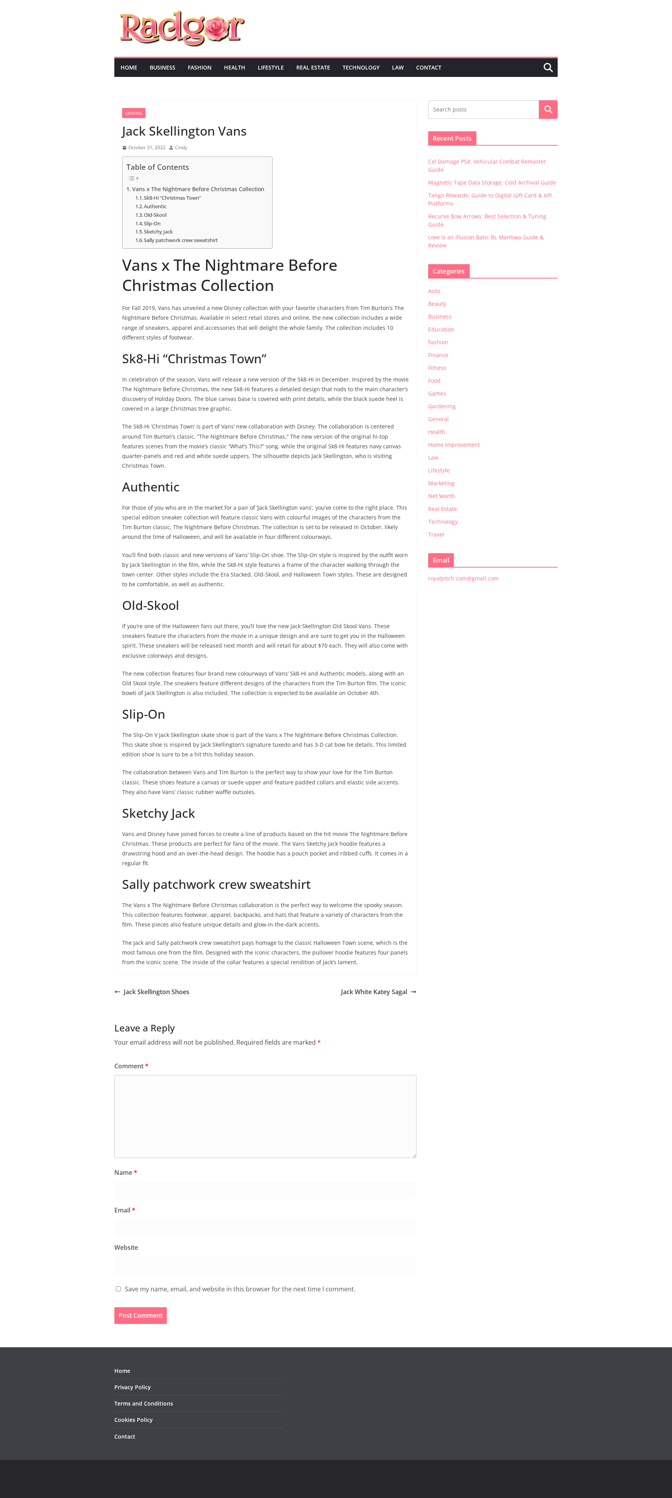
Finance (438, 355)
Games (437, 393)
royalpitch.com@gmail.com (463, 578)
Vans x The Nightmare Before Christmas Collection (198, 189)
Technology (361, 67)
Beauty (437, 303)
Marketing (441, 483)
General (133, 113)
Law (398, 67)
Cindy (181, 147)
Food (434, 380)
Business (162, 67)
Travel (436, 534)
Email (124, 1210)
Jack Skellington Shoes (156, 992)
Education (441, 329)
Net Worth (441, 496)
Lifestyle (271, 67)
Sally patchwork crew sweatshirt (181, 240)
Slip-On (152, 223)
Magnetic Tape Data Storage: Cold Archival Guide (492, 182)
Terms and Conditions (143, 1403)
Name (125, 1172)
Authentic (155, 206)
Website (126, 1247)
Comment (131, 1066)
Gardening (442, 406)
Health (234, 67)
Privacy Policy (132, 1387)
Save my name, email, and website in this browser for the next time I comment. (240, 1289)
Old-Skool (155, 214)
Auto (434, 290)
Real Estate (313, 67)
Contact (428, 67)
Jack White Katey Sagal (374, 992)
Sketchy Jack (158, 231)
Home (129, 67)
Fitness (437, 367)
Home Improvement (454, 444)
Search (548, 109)
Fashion (200, 67)
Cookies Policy (133, 1419)
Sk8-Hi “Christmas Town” (172, 197)
